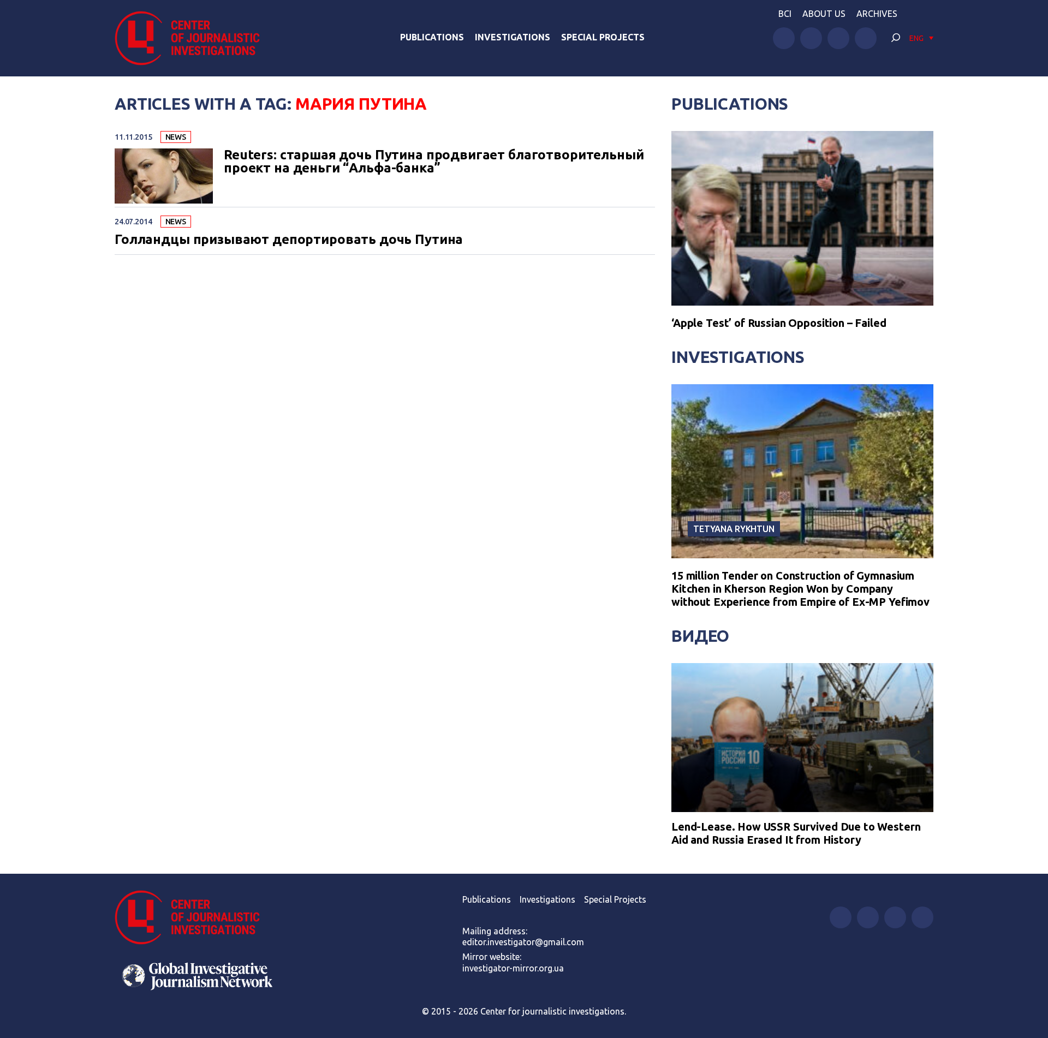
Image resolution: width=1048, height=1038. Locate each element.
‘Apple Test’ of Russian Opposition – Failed (778, 323)
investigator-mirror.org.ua (513, 968)
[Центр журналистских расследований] (193, 38)
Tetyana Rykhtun (734, 529)
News (175, 137)
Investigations (512, 37)
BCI (784, 14)
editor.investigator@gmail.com (523, 942)
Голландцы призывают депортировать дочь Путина (289, 239)
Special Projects (603, 37)
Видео (700, 636)
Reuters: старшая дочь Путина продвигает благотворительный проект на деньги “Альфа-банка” (434, 161)
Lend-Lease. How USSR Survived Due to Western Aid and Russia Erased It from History (795, 833)
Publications (432, 37)
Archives (876, 14)
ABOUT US (823, 14)
